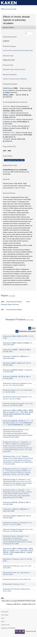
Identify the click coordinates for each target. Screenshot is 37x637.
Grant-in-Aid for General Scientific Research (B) (18, 50)
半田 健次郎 (6, 139)
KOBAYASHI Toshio (9, 132)
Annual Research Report (14, 301)
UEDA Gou (6, 113)
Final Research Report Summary (15, 303)
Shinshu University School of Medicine (15, 79)
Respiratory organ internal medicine (14, 69)
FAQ (2, 618)
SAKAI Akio (6, 106)
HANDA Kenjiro (8, 88)
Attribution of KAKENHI (8, 628)
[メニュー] (34, 2)
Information (4, 611)
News (3, 621)
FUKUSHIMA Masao (9, 119)
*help (15, 165)
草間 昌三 (6, 95)
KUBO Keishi (7, 126)
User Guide (4, 615)
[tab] (19, 319)
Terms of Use (5, 625)
